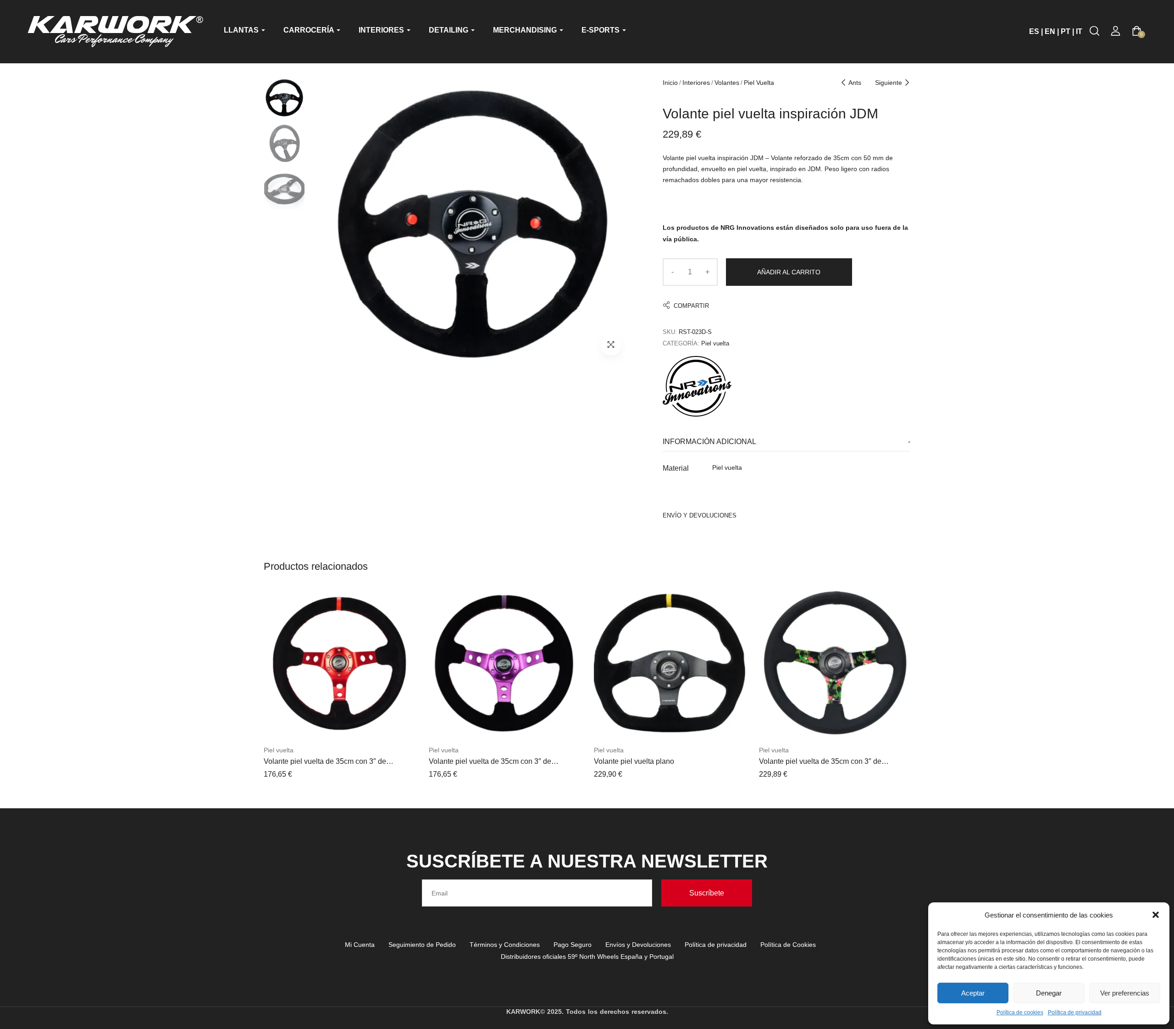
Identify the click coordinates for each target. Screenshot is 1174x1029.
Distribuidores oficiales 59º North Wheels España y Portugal (587, 956)
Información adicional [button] (709, 441)
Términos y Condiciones (505, 944)
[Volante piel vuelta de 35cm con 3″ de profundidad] (339, 663)
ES (1034, 31)
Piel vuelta (759, 82)
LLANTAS (242, 30)
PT (1065, 31)
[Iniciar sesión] (1115, 31)
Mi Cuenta (360, 944)
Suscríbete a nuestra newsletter (587, 861)
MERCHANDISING (526, 30)
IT (1079, 31)
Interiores (696, 82)
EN (1050, 31)
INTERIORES (382, 30)
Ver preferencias (1124, 993)
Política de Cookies (788, 944)
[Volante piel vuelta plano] (669, 663)
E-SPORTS (601, 30)
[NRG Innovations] (697, 386)
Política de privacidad (1075, 1012)
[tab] (786, 442)
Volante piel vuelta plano (634, 761)
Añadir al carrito (788, 272)
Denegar (1049, 993)
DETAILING (449, 30)
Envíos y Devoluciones (638, 944)
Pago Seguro (573, 944)
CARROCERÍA (309, 30)
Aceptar (973, 993)
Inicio (670, 82)
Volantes (726, 82)
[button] (1155, 914)
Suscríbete (706, 893)
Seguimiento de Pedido (422, 944)
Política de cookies (1020, 1012)
